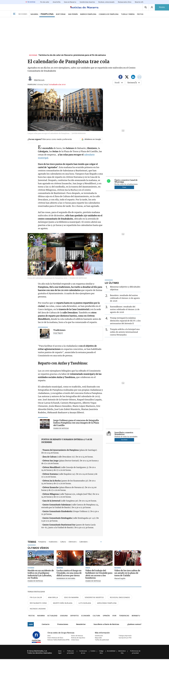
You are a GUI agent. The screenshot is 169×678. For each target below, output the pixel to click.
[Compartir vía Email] (139, 77)
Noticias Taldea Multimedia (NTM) (58, 640)
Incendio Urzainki (38, 609)
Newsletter (81, 624)
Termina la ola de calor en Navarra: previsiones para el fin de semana (72, 55)
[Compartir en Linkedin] (133, 77)
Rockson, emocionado (120, 597)
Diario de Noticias (77, 636)
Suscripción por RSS (125, 638)
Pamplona (42, 541)
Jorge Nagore (58, 333)
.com (31, 624)
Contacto (45, 624)
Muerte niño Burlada (62, 603)
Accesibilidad (111, 651)
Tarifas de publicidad (102, 640)
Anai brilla (53, 597)
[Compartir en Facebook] (120, 77)
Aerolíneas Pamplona (106, 603)
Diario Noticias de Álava (55, 638)
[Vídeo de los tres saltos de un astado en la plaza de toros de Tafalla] (128, 558)
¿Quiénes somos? (134, 624)
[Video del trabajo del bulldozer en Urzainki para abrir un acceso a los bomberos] (99, 558)
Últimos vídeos (38, 547)
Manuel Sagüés (119, 578)
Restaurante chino (38, 603)
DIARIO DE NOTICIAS (61, 428)
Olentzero (73, 541)
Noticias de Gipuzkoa (78, 638)
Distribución (99, 636)
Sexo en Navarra (71, 597)
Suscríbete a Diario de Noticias (106, 624)
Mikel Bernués (39, 80)
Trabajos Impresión (125, 636)
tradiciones (53, 541)
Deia (48, 636)
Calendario (83, 541)
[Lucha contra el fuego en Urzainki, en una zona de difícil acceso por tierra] (70, 558)
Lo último (112, 282)
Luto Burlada (85, 603)
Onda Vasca (75, 640)
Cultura (63, 541)
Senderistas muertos (94, 597)
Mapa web (98, 638)
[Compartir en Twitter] (127, 77)
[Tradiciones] (45, 334)
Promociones (62, 624)
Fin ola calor (36, 597)
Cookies (92, 651)
